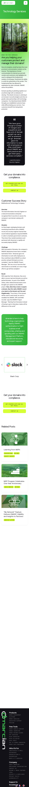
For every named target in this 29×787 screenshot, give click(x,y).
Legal (11, 772)
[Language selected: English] (20, 786)
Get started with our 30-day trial (14, 184)
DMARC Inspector (14, 730)
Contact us (14, 190)
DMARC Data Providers (16, 744)
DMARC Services (14, 718)
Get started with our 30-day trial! (14, 405)
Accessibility (14, 778)
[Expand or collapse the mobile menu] (26, 3)
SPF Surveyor (13, 734)
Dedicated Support (15, 720)
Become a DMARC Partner (17, 770)
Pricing (11, 722)
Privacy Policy (14, 776)
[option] (20, 785)
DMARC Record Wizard (16, 732)
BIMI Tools (12, 740)
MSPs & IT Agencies (15, 758)
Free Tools (13, 726)
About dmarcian (14, 764)
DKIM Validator (14, 738)
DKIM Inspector (14, 736)
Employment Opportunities (18, 766)
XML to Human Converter (17, 742)
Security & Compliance (17, 774)
